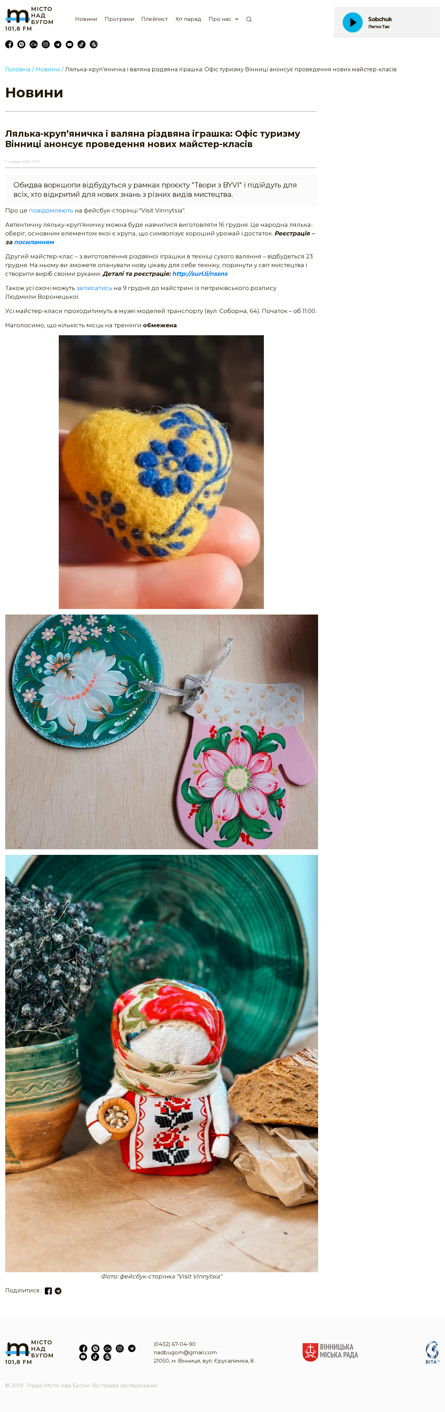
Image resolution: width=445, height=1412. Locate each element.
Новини (86, 19)
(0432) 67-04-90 (175, 1344)
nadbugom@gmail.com (185, 1352)
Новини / (49, 69)
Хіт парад (188, 19)
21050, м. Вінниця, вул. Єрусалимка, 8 (204, 1360)
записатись (95, 287)
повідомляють (52, 210)
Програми (119, 19)
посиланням (34, 242)
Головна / (19, 69)
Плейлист (154, 19)
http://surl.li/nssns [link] (199, 273)
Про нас (220, 19)
